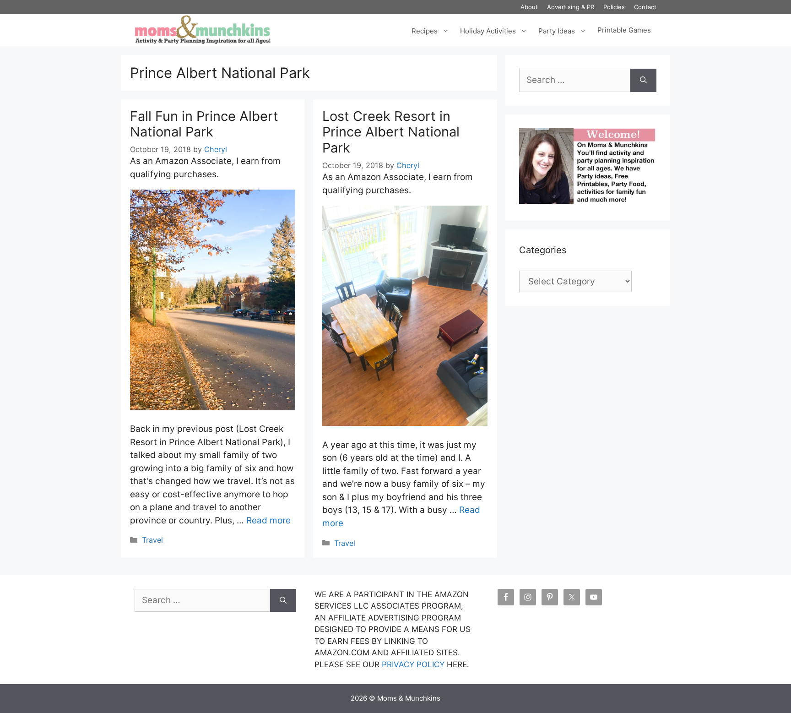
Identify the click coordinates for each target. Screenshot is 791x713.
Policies (614, 7)
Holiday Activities (488, 30)
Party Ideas (556, 30)
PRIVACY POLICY (413, 664)
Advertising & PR (570, 7)
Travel (152, 539)
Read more (268, 520)
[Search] (643, 80)
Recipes (425, 30)
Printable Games (624, 30)
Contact (645, 7)
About (529, 7)
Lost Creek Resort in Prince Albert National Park (391, 132)
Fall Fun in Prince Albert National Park (204, 124)
